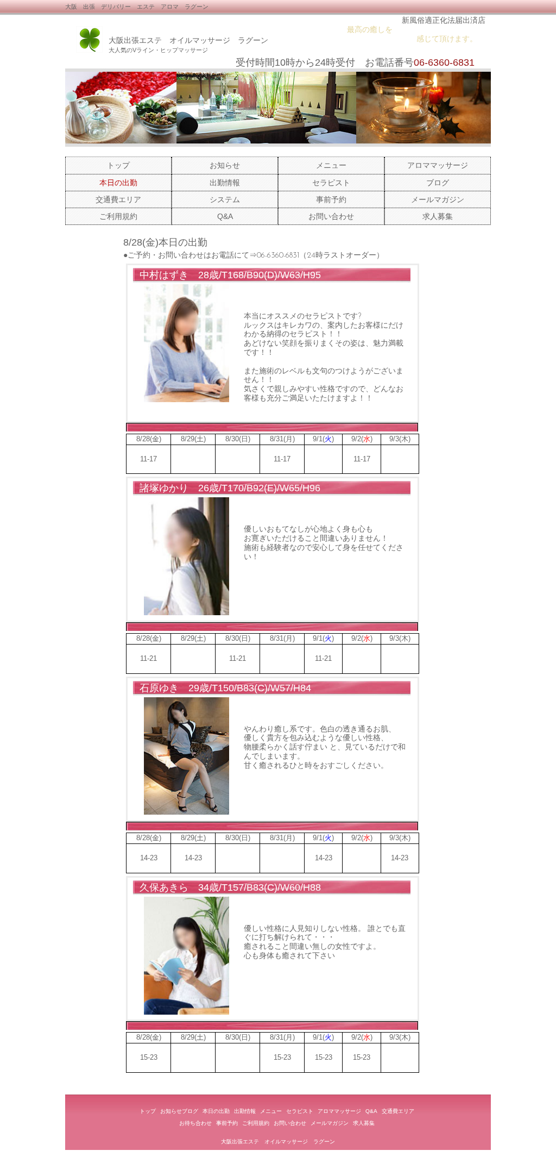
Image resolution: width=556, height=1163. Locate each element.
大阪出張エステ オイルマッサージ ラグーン (188, 40)
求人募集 (437, 216)
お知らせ (225, 165)
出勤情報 (225, 182)
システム (225, 199)
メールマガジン (437, 199)
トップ (118, 165)
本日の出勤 (216, 1111)
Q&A (225, 216)
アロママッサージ (437, 165)
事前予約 (331, 199)
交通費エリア (118, 199)
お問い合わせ (331, 216)
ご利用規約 (118, 216)
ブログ (437, 182)
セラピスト (331, 182)
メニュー (331, 165)
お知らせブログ (179, 1111)
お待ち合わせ (195, 1123)
